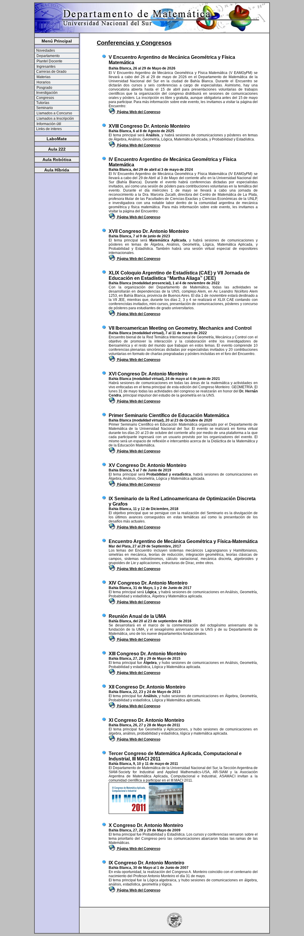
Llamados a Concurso (54, 113)
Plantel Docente (49, 61)
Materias (43, 77)
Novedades (45, 50)
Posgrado (44, 87)
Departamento (48, 56)
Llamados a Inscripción (55, 118)
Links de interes (48, 129)
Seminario (44, 108)
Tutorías (42, 103)
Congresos (44, 98)
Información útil (48, 124)
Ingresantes (46, 66)
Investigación (46, 92)
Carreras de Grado (50, 71)
